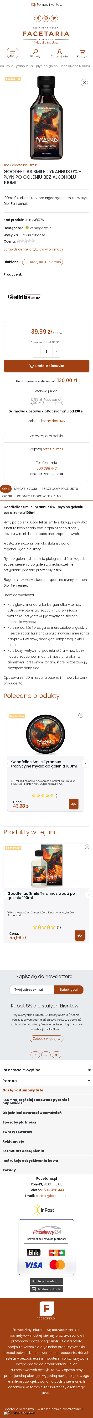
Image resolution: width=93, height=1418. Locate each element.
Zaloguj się (59, 56)
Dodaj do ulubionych (44, 262)
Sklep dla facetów (46, 42)
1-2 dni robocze (33, 235)
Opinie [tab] (7, 496)
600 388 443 (46, 468)
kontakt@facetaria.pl (52, 1196)
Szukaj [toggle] (35, 56)
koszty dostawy (53, 421)
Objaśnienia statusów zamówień (32, 1113)
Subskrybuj (69, 989)
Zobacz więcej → (46, 1038)
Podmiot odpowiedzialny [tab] (39, 496)
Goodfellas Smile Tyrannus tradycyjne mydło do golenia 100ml (44, 764)
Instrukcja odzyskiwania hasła (30, 1160)
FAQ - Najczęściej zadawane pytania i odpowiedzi (35, 1102)
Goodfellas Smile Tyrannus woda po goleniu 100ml (41, 895)
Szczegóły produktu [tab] (59, 489)
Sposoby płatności (19, 1122)
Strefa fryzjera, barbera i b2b (49, 4)
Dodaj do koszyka (49, 366)
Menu (13, 56)
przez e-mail (53, 449)
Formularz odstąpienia (23, 1151)
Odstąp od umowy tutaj (23, 1090)
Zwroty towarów (17, 1132)
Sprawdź (33, 249)
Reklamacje (13, 1141)
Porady (9, 1170)
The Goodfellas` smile (21, 165)
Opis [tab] (6, 489)
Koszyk (82, 56)
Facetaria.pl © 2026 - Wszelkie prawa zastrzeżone (43, 1409)
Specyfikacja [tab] (25, 489)
